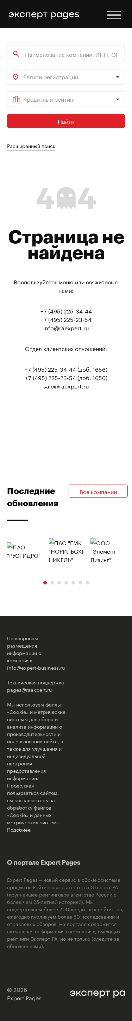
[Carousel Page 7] (87, 582)
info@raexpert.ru (66, 327)
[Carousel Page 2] (52, 582)
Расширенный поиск (31, 145)
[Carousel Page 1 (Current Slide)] (45, 582)
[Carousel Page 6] (80, 582)
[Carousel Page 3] (59, 582)
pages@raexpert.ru (29, 689)
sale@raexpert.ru (66, 385)
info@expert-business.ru (36, 667)
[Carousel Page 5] (73, 582)
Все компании (98, 491)
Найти (66, 120)
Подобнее (19, 829)
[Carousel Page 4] (66, 582)
